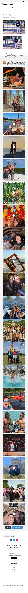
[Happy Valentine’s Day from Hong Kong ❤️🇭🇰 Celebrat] (14, 238)
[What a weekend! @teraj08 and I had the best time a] (14, 353)
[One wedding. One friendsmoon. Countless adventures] (14, 147)
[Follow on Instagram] (26, 1)
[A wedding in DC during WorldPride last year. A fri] (14, 193)
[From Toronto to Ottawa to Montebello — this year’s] (14, 399)
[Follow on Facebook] (21, 1)
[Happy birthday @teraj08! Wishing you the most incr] (14, 468)
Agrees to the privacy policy (14, 555)
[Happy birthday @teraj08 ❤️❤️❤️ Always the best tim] (14, 170)
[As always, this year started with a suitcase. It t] (14, 261)
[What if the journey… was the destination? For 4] (14, 514)
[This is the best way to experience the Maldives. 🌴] (14, 422)
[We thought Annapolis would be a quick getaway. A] (14, 124)
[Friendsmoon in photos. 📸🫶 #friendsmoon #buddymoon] (14, 307)
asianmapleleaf (7, 17)
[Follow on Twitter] (23, 1)
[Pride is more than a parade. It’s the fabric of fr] (14, 491)
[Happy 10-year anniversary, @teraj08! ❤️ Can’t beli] (14, 284)
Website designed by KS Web (9, 587)
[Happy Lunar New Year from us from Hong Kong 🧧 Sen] (14, 216)
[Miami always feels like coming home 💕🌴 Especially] (14, 376)
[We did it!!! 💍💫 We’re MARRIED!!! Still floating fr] (14, 445)
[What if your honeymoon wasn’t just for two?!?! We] (14, 330)
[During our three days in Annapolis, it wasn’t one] (14, 101)
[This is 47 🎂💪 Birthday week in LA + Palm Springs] (14, 78)
